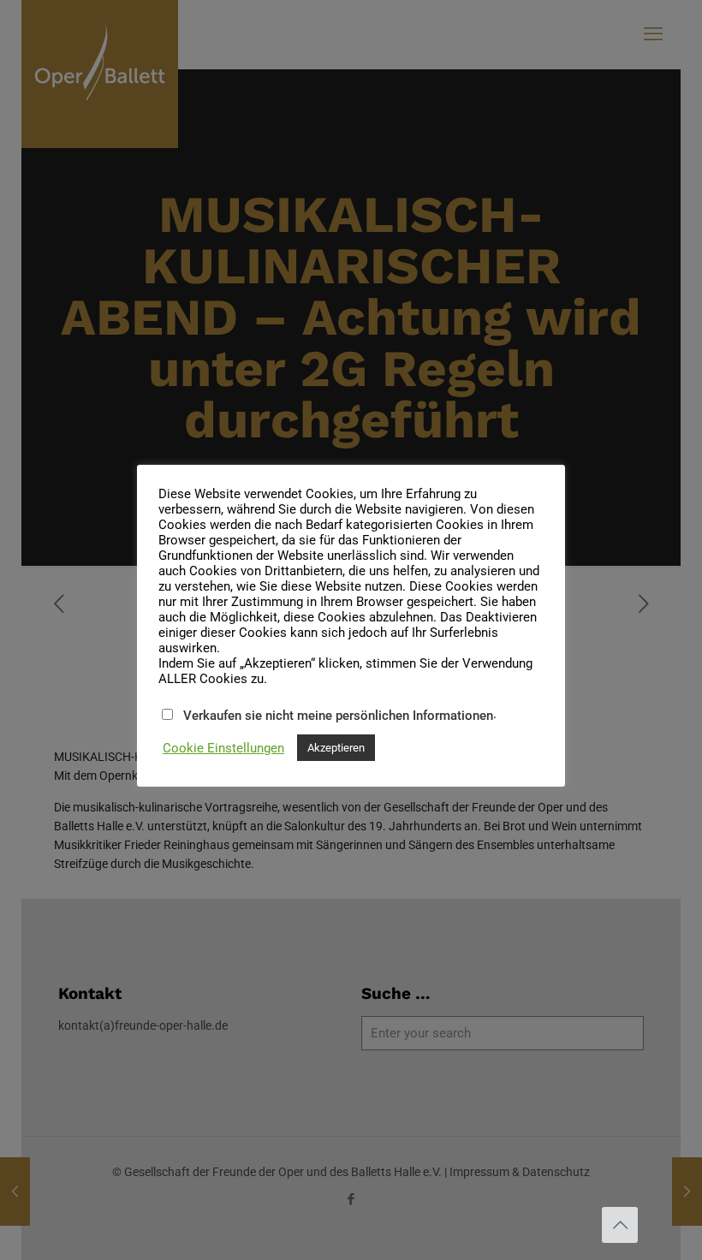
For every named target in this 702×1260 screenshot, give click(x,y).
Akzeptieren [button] (336, 747)
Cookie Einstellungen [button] (223, 748)
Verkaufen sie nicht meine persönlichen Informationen (338, 715)
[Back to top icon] (620, 1225)
